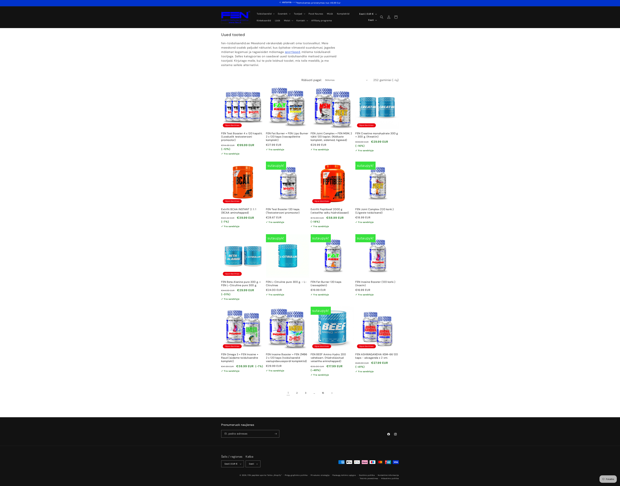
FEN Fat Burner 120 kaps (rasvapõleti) (326, 283)
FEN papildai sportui (257, 475)
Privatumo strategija (320, 475)
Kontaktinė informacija (388, 475)
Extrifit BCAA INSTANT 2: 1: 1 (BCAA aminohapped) (238, 211)
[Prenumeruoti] (275, 434)
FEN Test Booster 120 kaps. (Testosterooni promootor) (283, 211)
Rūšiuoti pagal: (311, 80)
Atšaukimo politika (390, 478)
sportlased (292, 52)
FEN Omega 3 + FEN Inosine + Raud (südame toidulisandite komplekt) (239, 358)
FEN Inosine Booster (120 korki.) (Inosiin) (375, 283)
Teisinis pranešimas (369, 478)
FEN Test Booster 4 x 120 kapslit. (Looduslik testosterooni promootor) (242, 137)
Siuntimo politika (367, 475)
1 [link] (288, 392)
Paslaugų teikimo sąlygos (344, 475)
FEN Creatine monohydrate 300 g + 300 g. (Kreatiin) (376, 135)
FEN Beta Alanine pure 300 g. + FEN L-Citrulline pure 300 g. (241, 283)
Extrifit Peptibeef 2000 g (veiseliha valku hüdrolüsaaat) (330, 211)
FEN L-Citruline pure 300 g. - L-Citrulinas (286, 283)
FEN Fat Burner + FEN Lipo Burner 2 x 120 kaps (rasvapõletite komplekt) (287, 137)
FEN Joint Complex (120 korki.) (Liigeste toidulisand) (374, 211)
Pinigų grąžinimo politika (296, 475)
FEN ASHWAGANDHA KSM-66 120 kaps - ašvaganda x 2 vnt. (376, 356)
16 (323, 392)
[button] (265, 13)
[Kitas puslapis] (331, 393)
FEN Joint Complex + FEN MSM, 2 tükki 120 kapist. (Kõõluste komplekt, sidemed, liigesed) (331, 137)
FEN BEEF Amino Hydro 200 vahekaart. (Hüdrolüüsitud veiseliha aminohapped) (328, 358)
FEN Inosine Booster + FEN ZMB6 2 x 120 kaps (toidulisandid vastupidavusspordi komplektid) (286, 358)
